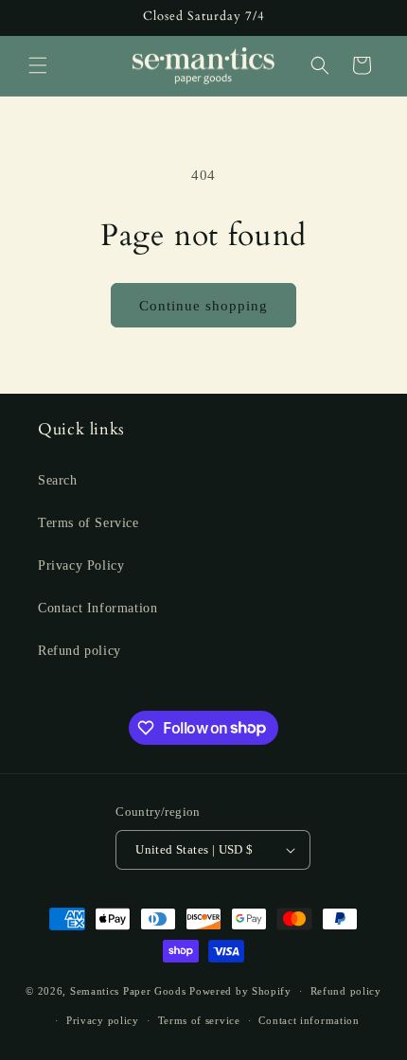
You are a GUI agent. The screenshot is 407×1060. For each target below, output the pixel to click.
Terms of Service (88, 523)
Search (58, 480)
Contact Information (97, 608)
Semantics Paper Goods (128, 991)
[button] (38, 65)
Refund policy (79, 651)
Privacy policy (102, 1020)
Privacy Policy (81, 565)
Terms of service (199, 1020)
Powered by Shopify (240, 991)
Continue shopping (203, 305)
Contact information (308, 1020)
